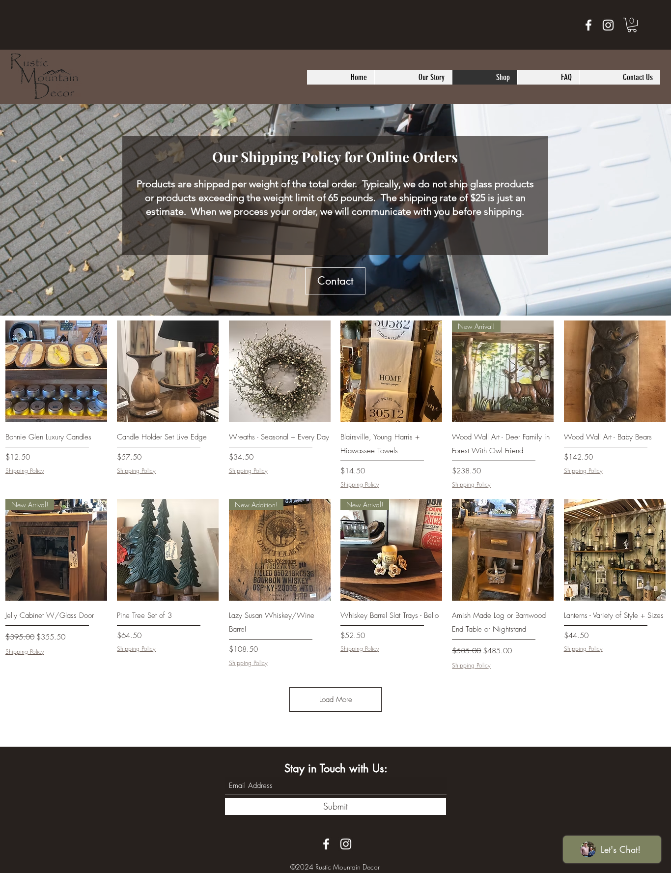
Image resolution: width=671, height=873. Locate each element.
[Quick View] (56, 371)
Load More (335, 699)
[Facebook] (588, 25)
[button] (632, 25)
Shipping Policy (24, 471)
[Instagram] (608, 25)
